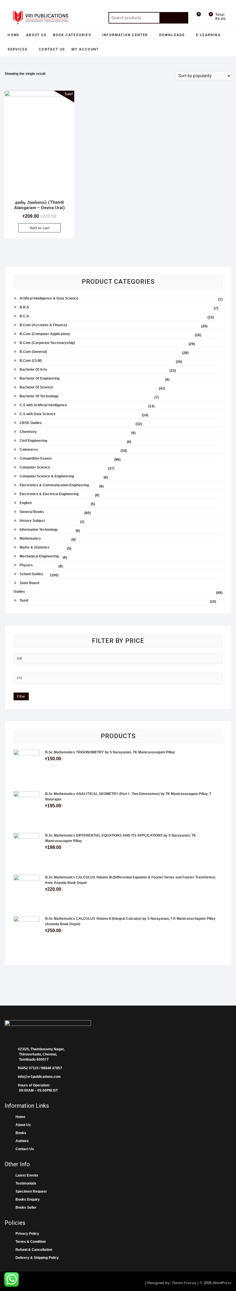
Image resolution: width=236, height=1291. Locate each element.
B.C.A (24, 316)
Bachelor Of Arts (33, 370)
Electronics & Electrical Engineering (49, 494)
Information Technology (39, 530)
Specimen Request (30, 1191)
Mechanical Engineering (39, 556)
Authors (21, 1141)
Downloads (172, 35)
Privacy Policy (26, 1234)
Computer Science (35, 467)
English (26, 503)
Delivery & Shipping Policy (36, 1258)
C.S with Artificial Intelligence (43, 405)
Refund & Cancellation (33, 1250)
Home (13, 35)
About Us (36, 35)
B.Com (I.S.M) (31, 361)
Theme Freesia (184, 1283)
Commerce (29, 450)
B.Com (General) (33, 352)
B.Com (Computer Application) (45, 334)
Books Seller (25, 1208)
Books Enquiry (27, 1199)
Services (17, 49)
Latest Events (26, 1175)
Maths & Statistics (35, 547)
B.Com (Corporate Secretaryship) (47, 343)
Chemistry (28, 432)
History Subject (32, 521)
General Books (32, 512)
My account (85, 49)
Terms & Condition (30, 1242)
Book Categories (72, 35)
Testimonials (25, 1183)
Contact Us (52, 49)
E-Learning (208, 35)
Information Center (125, 35)
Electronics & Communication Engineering (54, 485)
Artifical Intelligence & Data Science (49, 298)
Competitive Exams (36, 458)
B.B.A (24, 307)
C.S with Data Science (38, 414)
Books (20, 1133)
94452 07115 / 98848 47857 (38, 1068)
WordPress (222, 1283)
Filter (21, 697)
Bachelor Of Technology (39, 396)
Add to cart (40, 227)
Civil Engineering (33, 441)
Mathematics (30, 538)
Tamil (24, 600)
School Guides (31, 574)
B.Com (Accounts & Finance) (43, 325)
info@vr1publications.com (37, 1077)
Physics (26, 565)
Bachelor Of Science (36, 387)
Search (173, 18)
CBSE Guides (31, 423)
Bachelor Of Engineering (40, 378)
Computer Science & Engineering (47, 476)
